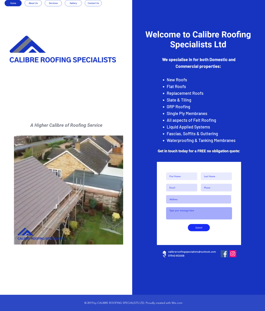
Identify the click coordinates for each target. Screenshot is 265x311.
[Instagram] (232, 253)
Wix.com (177, 303)
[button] (119, 241)
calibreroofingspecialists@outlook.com (192, 251)
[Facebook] (224, 253)
